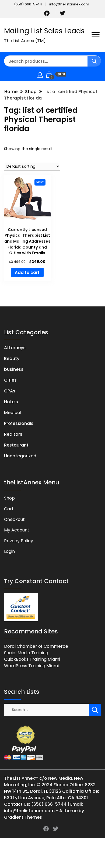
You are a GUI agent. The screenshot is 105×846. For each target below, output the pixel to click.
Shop (9, 498)
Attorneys (15, 348)
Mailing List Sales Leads (44, 31)
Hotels (11, 402)
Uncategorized (20, 456)
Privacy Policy (18, 541)
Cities (10, 380)
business (13, 369)
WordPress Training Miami (31, 666)
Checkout (14, 519)
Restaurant (16, 445)
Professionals (18, 423)
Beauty (11, 358)
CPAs (9, 391)
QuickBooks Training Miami (32, 659)
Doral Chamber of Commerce (36, 646)
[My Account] (40, 74)
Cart (9, 509)
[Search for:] (46, 709)
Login (9, 551)
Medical (12, 412)
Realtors (13, 434)
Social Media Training (26, 653)
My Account (16, 530)
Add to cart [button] (27, 272)
